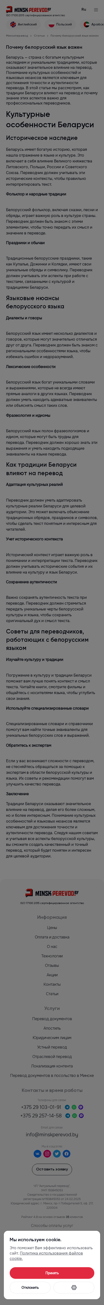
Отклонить (30, 1287)
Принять (52, 1273)
